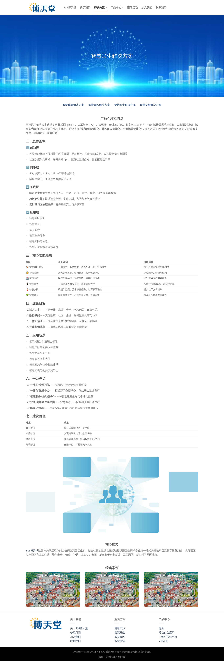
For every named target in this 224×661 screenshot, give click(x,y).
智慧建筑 (119, 640)
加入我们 (147, 7)
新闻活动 (132, 7)
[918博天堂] (42, 7)
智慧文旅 (119, 628)
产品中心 (116, 7)
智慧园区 (119, 636)
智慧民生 (119, 632)
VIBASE (163, 640)
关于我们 (85, 7)
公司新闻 (75, 632)
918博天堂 (70, 7)
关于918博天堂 (79, 628)
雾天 (161, 628)
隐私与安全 (104, 656)
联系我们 (161, 7)
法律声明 (115, 656)
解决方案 (99, 7)
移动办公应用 (166, 632)
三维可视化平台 (168, 636)
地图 (123, 656)
